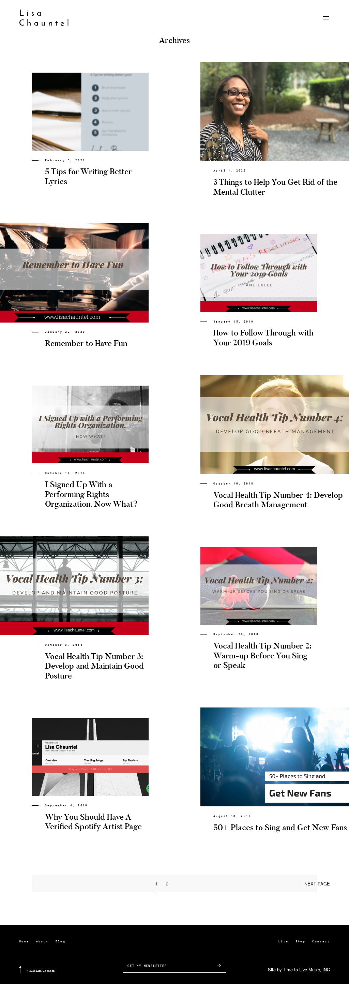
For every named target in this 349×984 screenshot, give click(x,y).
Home (24, 941)
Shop (300, 941)
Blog (61, 941)
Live (283, 941)
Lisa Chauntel (45, 18)
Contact (321, 941)
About (42, 941)
